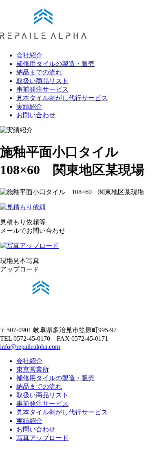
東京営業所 (32, 369)
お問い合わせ (35, 115)
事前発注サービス (42, 89)
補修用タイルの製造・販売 (55, 63)
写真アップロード (42, 437)
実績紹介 (29, 106)
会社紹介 (29, 55)
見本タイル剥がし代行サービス (62, 97)
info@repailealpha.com (30, 346)
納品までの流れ (39, 72)
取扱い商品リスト (42, 80)
